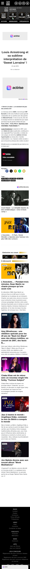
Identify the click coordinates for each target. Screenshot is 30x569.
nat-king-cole (5, 178)
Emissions (15, 515)
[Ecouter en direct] (20, 3)
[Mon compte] (27, 3)
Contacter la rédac (15, 528)
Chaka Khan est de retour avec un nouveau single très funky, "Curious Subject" (14, 377)
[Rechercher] (23, 3)
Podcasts (15, 533)
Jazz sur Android (15, 548)
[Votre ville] (16, 3)
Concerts (15, 526)
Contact (15, 511)
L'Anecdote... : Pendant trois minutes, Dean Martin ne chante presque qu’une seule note (14, 285)
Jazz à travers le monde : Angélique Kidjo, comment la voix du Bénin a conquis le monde (14, 418)
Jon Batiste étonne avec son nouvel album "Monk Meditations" (14, 462)
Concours (15, 541)
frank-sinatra (13, 178)
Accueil (4, 21)
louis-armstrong (6, 180)
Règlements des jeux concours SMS (15, 557)
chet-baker (20, 178)
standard (13, 180)
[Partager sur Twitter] (11, 172)
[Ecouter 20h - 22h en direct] (15, 257)
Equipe (15, 513)
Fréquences (24, 21)
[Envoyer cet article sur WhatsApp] (19, 172)
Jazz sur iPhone (15, 546)
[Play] (2, 14)
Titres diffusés (15, 517)
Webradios (13, 21)
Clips (15, 524)
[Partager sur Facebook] (6, 172)
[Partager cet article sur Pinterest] (15, 172)
